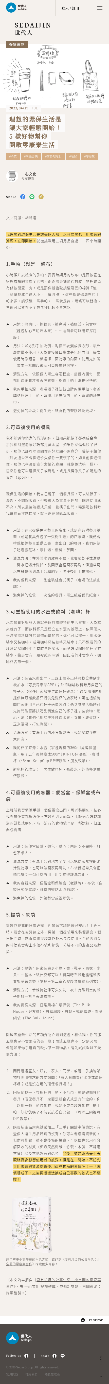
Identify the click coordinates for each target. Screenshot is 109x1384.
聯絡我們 (31, 1374)
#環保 (73, 156)
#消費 (13, 156)
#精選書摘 (31, 156)
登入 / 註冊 (70, 8)
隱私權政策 (52, 1374)
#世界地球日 (53, 156)
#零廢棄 (89, 156)
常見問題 (12, 1374)
